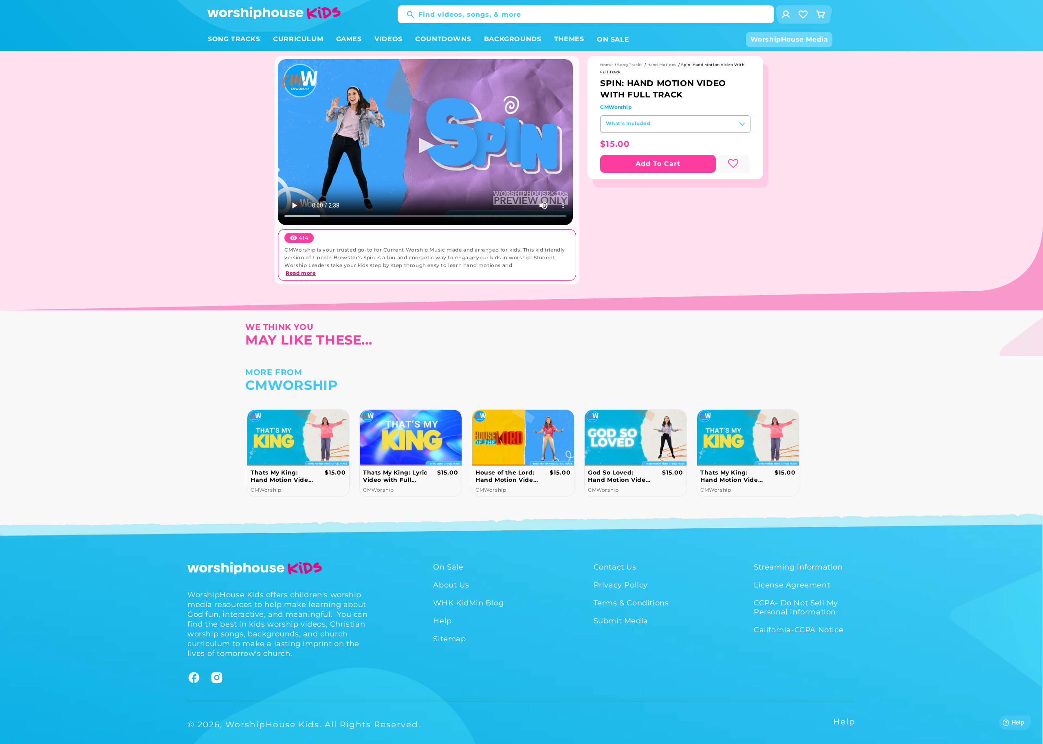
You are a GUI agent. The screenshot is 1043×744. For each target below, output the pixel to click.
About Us (451, 585)
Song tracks (630, 64)
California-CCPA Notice (798, 629)
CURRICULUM (298, 39)
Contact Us (615, 567)
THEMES (569, 39)
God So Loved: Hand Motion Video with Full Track (618, 476)
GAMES (349, 39)
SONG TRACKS (234, 39)
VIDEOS (388, 39)
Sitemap (449, 638)
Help (442, 620)
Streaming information (798, 567)
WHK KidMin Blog (468, 602)
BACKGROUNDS (512, 39)
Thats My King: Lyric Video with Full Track (395, 476)
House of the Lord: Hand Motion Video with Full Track (506, 476)
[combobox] (586, 14)
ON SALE (613, 39)
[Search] (407, 15)
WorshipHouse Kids (272, 724)
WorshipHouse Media (789, 39)
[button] (234, 39)
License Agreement (792, 585)
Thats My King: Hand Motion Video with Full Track (281, 476)
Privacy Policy (621, 585)
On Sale (448, 567)
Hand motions (662, 64)
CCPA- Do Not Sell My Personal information (796, 607)
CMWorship (616, 107)
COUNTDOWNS (443, 39)
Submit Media (621, 620)
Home (606, 64)
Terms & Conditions (631, 602)
